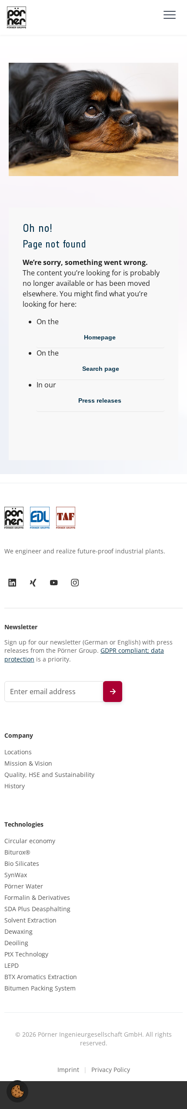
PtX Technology (26, 954)
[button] (17, 1090)
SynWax (15, 875)
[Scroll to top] (167, 1089)
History (14, 786)
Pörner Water (23, 886)
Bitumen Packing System (40, 988)
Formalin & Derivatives (37, 898)
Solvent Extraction (30, 920)
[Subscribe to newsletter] (112, 691)
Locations (18, 752)
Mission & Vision (28, 763)
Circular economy (29, 841)
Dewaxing (18, 932)
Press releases (100, 400)
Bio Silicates (21, 864)
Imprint (68, 1069)
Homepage (100, 337)
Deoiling (16, 943)
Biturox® (17, 852)
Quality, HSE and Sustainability (49, 775)
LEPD (11, 966)
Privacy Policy (110, 1069)
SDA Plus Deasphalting (37, 909)
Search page (100, 368)
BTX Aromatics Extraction (40, 977)
